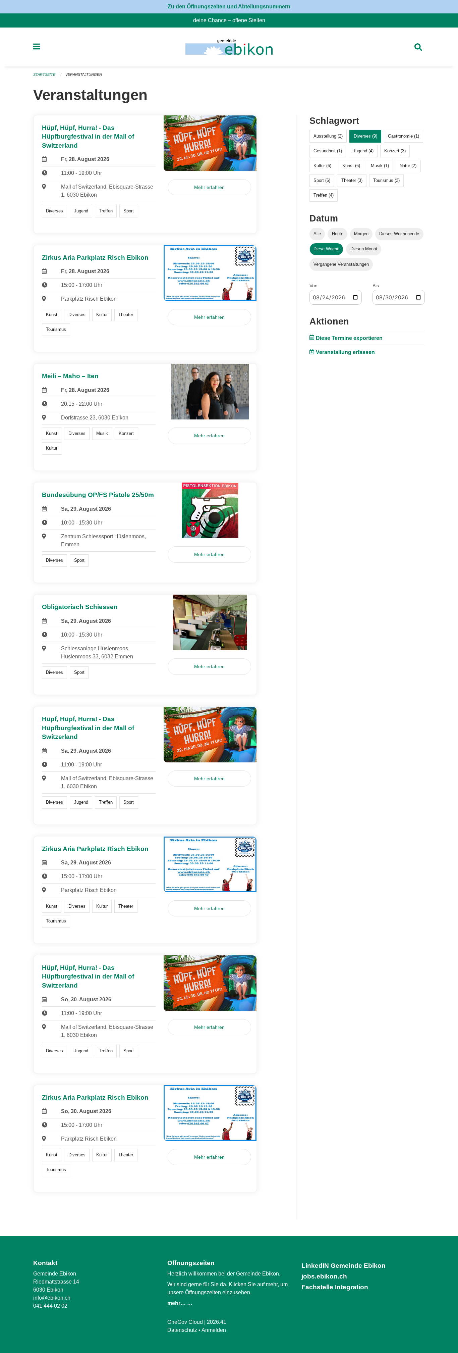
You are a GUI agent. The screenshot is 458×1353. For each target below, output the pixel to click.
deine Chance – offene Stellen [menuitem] (232, 20)
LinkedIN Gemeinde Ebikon (343, 1265)
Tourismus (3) (386, 180)
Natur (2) (408, 165)
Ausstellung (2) (328, 136)
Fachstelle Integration (334, 1287)
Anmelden (214, 1330)
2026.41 (216, 1322)
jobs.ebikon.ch (324, 1276)
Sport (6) (321, 180)
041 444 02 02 (50, 1306)
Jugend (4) (363, 150)
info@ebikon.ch (51, 1298)
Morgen (361, 233)
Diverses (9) (365, 136)
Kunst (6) (351, 165)
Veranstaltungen (83, 74)
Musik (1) (380, 165)
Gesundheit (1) (327, 150)
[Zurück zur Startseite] (228, 47)
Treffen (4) (323, 195)
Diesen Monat (363, 248)
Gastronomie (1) (403, 136)
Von (313, 285)
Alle (317, 233)
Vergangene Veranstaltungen (341, 264)
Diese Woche (326, 248)
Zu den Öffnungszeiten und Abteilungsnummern (229, 6)
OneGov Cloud (185, 1322)
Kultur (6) (322, 165)
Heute (337, 233)
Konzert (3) (395, 150)
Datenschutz (182, 1330)
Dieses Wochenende (399, 233)
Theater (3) (351, 180)
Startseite (44, 74)
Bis (376, 285)
